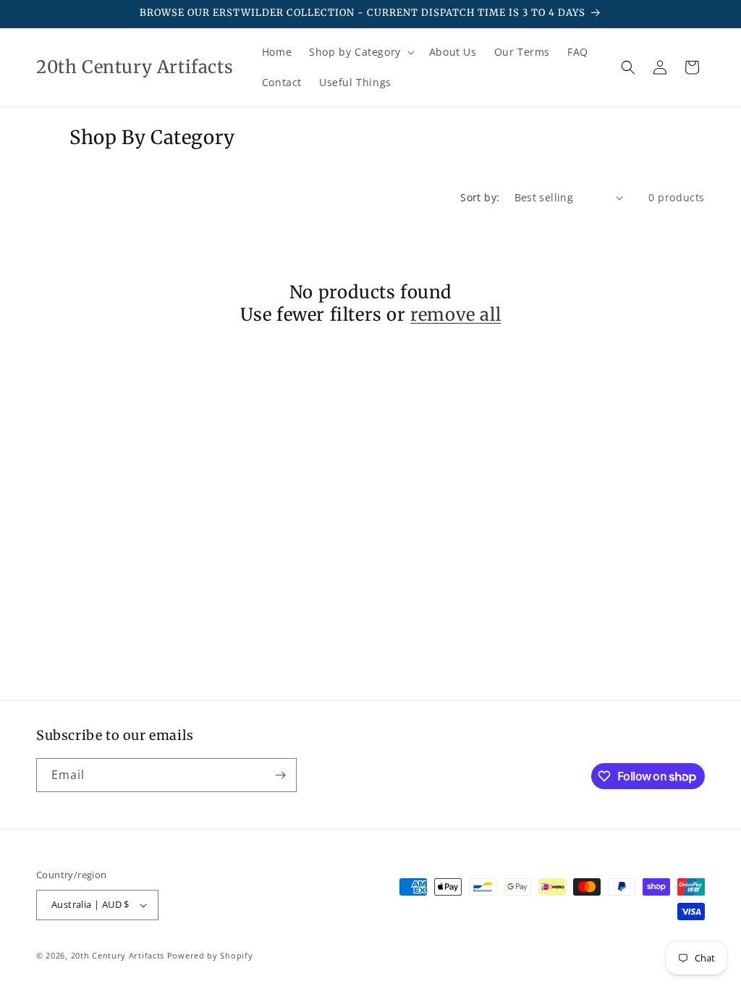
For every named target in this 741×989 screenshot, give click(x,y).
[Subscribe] (280, 775)
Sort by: (479, 197)
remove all (455, 314)
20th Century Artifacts (117, 955)
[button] (360, 52)
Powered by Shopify (210, 955)
